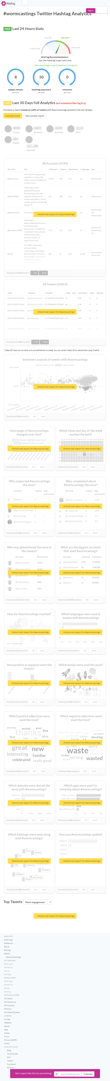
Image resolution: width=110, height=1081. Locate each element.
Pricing (7, 1019)
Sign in (91, 10)
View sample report (34, 115)
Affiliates (8, 1022)
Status (7, 1033)
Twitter (10, 1060)
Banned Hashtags (13, 957)
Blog (9, 1050)
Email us (10, 1067)
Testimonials (12, 1053)
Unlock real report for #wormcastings (56, 214)
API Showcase (10, 1002)
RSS (9, 1057)
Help (6, 1029)
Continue (88, 1074)
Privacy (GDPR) (10, 1040)
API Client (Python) (12, 1012)
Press (6, 1036)
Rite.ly (6, 946)
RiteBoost (8, 943)
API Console (9, 1005)
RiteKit (7, 953)
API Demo (8, 998)
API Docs (8, 1009)
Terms (6, 1043)
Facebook (11, 1064)
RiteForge (8, 939)
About (6, 1026)
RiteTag (7, 950)
